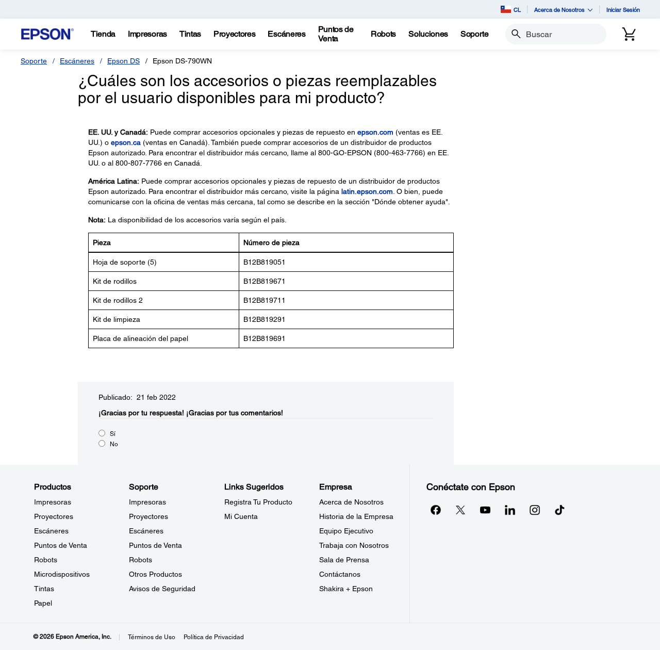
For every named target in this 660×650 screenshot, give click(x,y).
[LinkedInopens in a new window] (510, 509)
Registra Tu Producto (258, 502)
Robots (45, 560)
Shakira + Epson (346, 588)
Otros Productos (155, 574)
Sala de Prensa (344, 560)
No (114, 444)
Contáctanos (339, 574)
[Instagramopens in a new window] (534, 509)
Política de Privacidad (214, 637)
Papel (43, 603)
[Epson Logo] (47, 34)
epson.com (375, 132)
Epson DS (123, 61)
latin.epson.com (367, 191)
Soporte (34, 61)
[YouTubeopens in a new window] (485, 509)
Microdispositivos (62, 574)
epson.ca (126, 142)
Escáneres (77, 61)
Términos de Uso (151, 637)
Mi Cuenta (241, 516)
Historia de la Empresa (356, 516)
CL (517, 9)
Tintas (44, 588)
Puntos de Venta (60, 545)
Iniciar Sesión (623, 9)
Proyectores (53, 516)
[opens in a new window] (559, 509)
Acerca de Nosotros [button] (559, 9)
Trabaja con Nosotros (354, 545)
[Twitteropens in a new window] (460, 509)
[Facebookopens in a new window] (435, 509)
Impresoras (52, 502)
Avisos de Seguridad (162, 588)
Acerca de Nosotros (351, 502)
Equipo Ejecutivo (346, 531)
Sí (113, 433)
